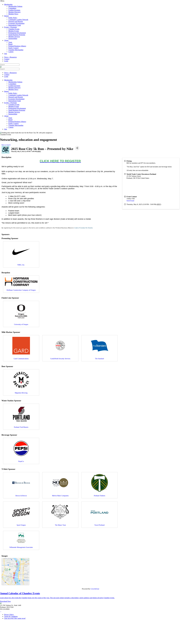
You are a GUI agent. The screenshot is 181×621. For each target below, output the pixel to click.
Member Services (14, 36)
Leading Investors (14, 10)
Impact (6, 16)
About (6, 40)
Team (10, 42)
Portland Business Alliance (17, 46)
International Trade (14, 25)
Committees (12, 8)
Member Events (13, 31)
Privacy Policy (9, 614)
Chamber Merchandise (15, 50)
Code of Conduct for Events (83, 228)
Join (5, 53)
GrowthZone (95, 589)
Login (6, 61)
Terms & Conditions (11, 616)
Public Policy (12, 18)
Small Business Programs (16, 35)
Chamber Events (13, 29)
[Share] (77, 148)
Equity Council (13, 48)
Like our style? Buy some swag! (15, 618)
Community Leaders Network (18, 19)
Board (10, 44)
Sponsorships (12, 38)
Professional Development (17, 33)
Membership (8, 4)
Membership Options (15, 6)
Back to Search (6, 145)
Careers (10, 52)
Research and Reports (15, 21)
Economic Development (16, 23)
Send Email (130, 201)
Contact (6, 59)
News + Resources (10, 57)
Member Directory (14, 12)
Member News (13, 14)
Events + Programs (10, 27)
